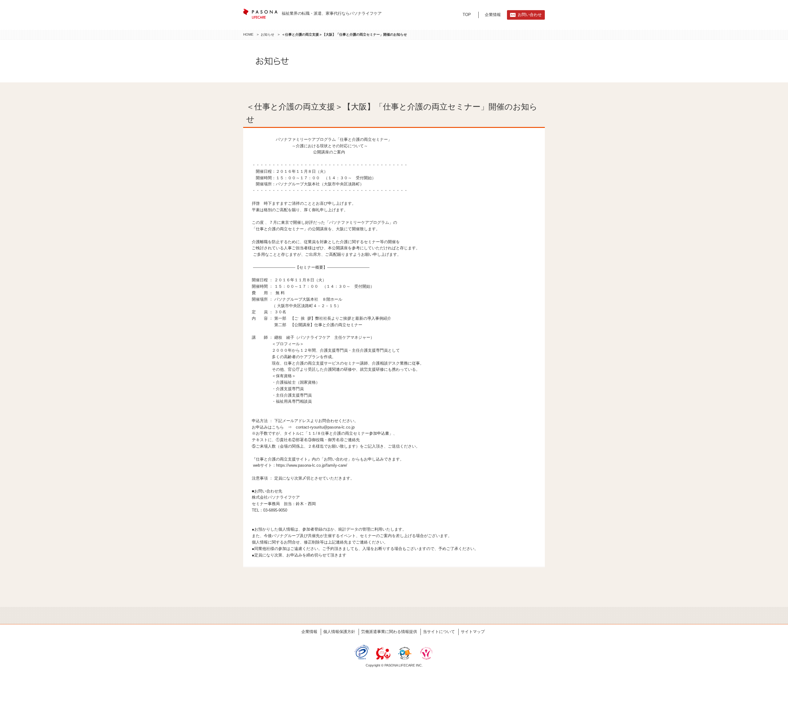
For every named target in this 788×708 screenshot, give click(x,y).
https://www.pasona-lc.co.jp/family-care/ (311, 465)
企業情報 (493, 14)
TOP (467, 14)
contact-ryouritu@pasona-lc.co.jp (325, 427)
